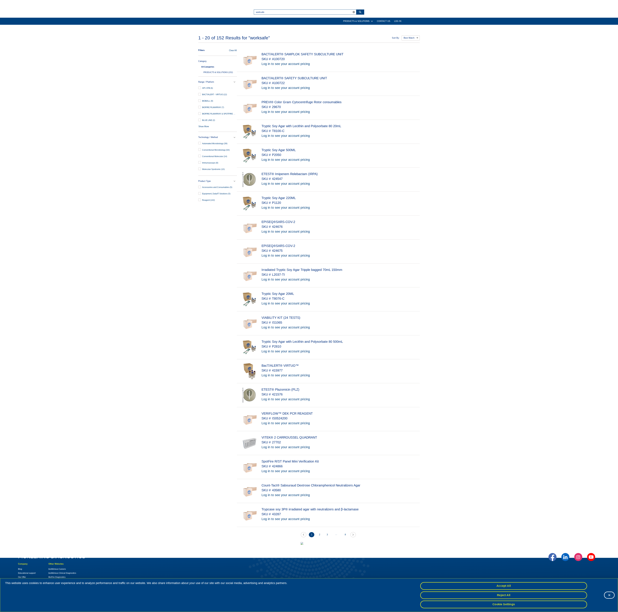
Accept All (503, 585)
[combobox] (302, 12)
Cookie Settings (503, 604)
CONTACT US (383, 21)
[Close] (609, 595)
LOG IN (397, 21)
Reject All (503, 595)
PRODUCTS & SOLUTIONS (356, 21)
